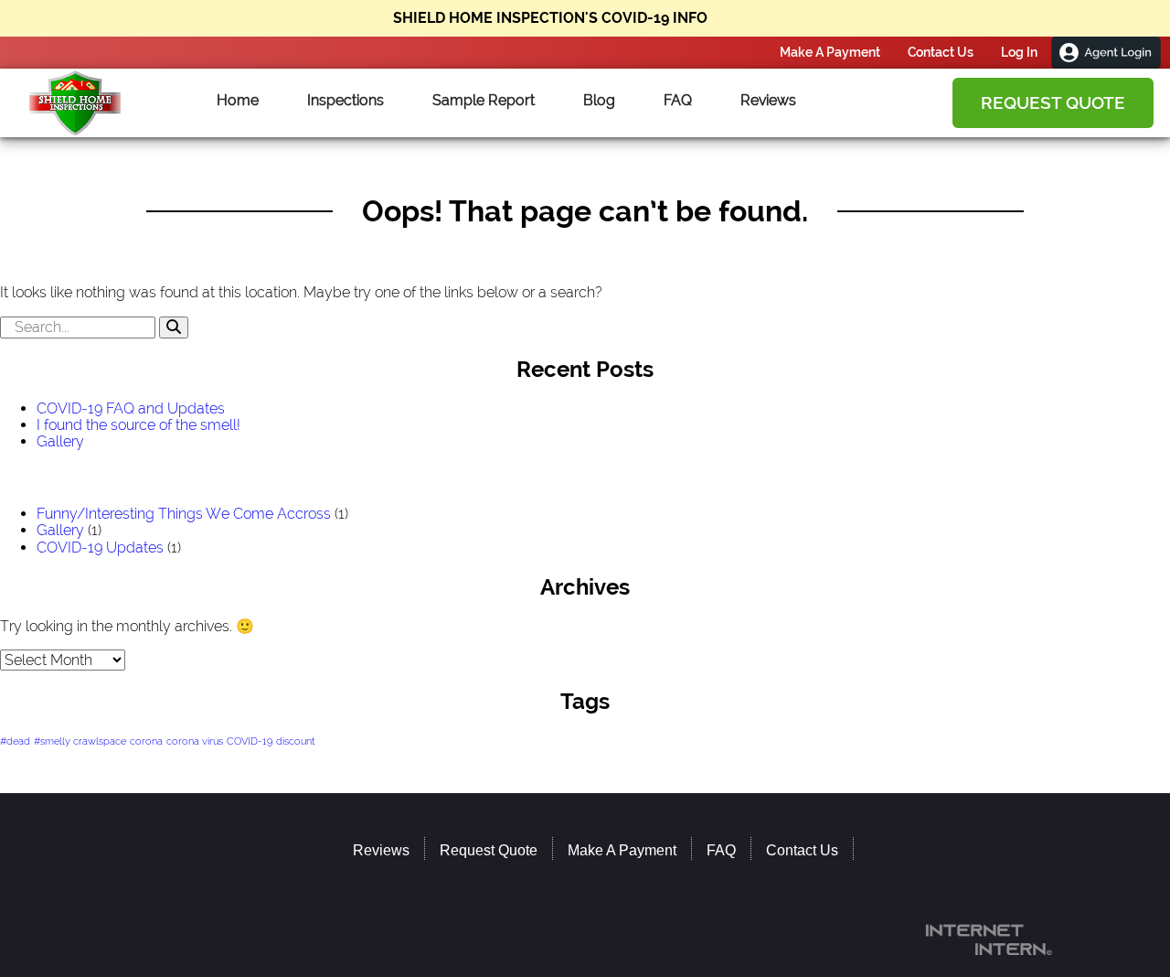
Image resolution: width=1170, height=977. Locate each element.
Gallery (60, 441)
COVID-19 (249, 740)
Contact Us (940, 51)
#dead (15, 740)
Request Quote (1053, 102)
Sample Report (483, 100)
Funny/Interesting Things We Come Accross (184, 513)
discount (295, 740)
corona (146, 740)
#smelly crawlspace (80, 740)
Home (238, 100)
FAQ (678, 100)
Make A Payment (830, 51)
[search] (585, 327)
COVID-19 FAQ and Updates (131, 408)
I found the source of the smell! (138, 425)
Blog (599, 100)
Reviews (768, 100)
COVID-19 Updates (100, 547)
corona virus (194, 740)
